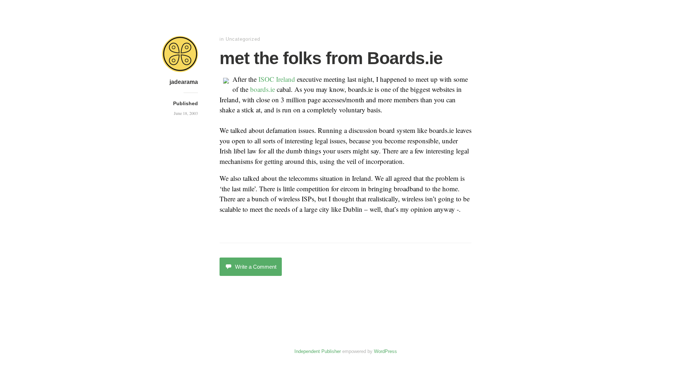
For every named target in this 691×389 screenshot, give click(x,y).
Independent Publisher (317, 351)
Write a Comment (255, 267)
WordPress (385, 351)
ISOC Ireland (276, 79)
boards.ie (262, 89)
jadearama (184, 82)
